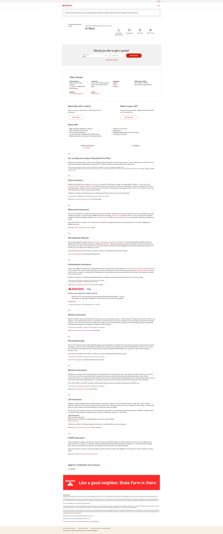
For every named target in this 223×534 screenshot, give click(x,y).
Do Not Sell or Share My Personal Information (100, 528)
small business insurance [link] (81, 389)
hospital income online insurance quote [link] (86, 454)
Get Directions (74, 88)
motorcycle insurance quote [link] (82, 227)
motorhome (95, 242)
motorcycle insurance (102, 217)
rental (81, 186)
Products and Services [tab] (87, 145)
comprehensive (72, 186)
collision (145, 184)
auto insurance (94, 184)
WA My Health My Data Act (69, 528)
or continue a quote (111, 60)
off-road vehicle (118, 242)
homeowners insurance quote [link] (83, 284)
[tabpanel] (111, 85)
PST (144, 81)
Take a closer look (73, 421)
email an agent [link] (76, 254)
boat (110, 242)
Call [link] (69, 254)
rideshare (88, 186)
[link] (129, 34)
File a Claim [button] (75, 117)
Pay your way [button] (129, 117)
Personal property (142, 270)
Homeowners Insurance (135, 268)
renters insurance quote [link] (81, 330)
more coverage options (120, 217)
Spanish (115, 84)
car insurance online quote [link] (82, 199)
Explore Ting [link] (72, 301)
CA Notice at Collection (83, 528)
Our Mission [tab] (135, 145)
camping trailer (103, 242)
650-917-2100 (95, 93)
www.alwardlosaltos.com (77, 93)
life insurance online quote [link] (82, 427)
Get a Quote (134, 55)
